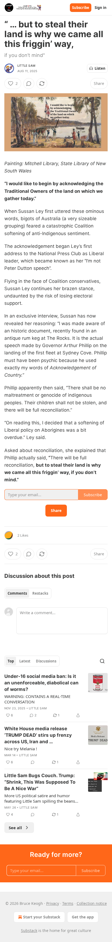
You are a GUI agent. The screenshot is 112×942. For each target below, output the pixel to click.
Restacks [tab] (40, 593)
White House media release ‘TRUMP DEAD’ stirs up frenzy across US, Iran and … (38, 735)
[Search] (102, 661)
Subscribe (80, 7)
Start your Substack (41, 916)
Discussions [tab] (46, 661)
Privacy (52, 903)
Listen (100, 68)
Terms (67, 903)
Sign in (101, 7)
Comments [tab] (17, 593)
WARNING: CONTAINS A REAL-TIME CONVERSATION (37, 699)
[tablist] (27, 593)
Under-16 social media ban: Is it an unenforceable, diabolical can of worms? (41, 683)
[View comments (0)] (28, 83)
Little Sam (26, 66)
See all (15, 827)
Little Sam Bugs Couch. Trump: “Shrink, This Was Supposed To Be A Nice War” (39, 782)
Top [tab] (11, 661)
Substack (29, 930)
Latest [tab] (24, 661)
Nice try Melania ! (20, 748)
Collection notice (92, 903)
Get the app (83, 916)
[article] (56, 696)
